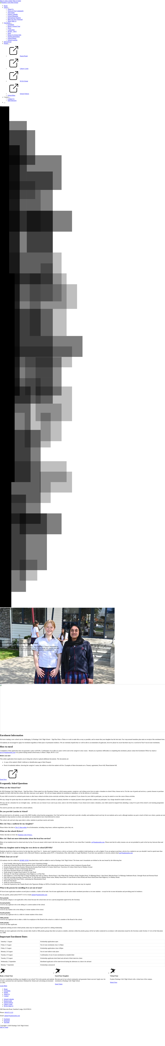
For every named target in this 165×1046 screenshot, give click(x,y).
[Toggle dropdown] (11, 23)
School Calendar (13, 14)
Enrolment (11, 24)
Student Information (14, 36)
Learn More (3, 986)
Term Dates (11, 12)
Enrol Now (3, 779)
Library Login (8, 1004)
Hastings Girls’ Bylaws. (25, 835)
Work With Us (12, 21)
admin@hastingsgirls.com (39, 895)
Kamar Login (8, 1001)
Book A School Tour (14, 26)
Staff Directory (12, 100)
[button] (82, 788)
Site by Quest (4, 1027)
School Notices (8, 1002)
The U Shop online (21, 827)
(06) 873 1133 (9, 1012)
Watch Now (113, 982)
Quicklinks (7, 23)
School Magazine (13, 16)
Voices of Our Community (16, 11)
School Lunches (12, 40)
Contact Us (11, 99)
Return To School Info (14, 35)
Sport (9, 33)
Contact (6, 996)
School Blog (11, 95)
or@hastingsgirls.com (97, 842)
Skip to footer (17, 1)
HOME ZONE (24, 860)
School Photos (12, 38)
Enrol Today (59, 984)
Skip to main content (6, 1)
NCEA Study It (8, 1006)
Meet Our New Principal (15, 19)
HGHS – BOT (12, 31)
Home (6, 6)
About (6, 7)
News (9, 28)
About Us (11, 9)
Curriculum (11, 30)
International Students (14, 18)
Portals (6, 43)
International (7, 42)
